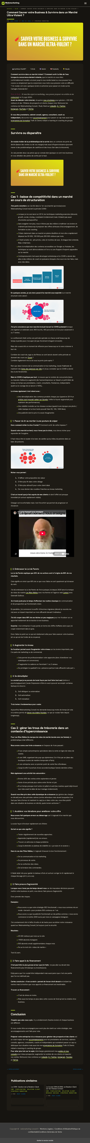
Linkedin (44, 1057)
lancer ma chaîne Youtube (36, 713)
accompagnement (40, 118)
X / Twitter (61, 106)
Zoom (30, 357)
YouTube (22, 109)
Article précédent (13, 1069)
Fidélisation (20, 1089)
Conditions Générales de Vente (50, 1132)
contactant (15, 97)
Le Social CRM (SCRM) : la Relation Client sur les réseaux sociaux (61, 1088)
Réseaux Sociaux (52, 1093)
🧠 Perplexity (54, 69)
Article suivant (78, 1069)
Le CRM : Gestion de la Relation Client (25, 1087)
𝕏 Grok (33, 69)
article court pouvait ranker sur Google (33, 399)
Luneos (66, 593)
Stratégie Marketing (42, 21)
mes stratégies (49, 100)
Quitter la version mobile (45, 1140)
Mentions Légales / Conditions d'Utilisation (56, 1129)
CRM (12, 1089)
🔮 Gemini (42, 69)
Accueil (10, 8)
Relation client (33, 1089)
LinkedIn (53, 106)
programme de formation (20, 120)
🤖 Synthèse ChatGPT (19, 69)
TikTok (30, 109)
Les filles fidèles (32, 593)
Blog (16, 8)
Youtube (69, 1057)
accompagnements (36, 1039)
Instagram (14, 109)
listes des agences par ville (31, 369)
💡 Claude (66, 69)
